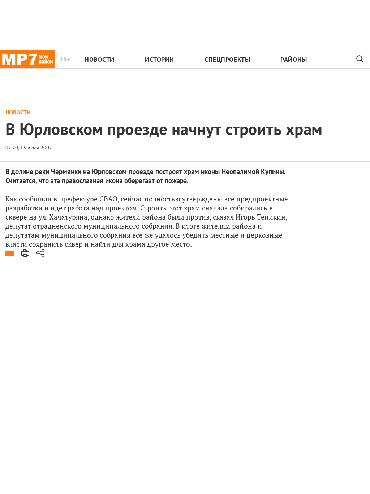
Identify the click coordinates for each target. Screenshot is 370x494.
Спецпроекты (227, 59)
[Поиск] (360, 59)
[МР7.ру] (27, 59)
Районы (293, 59)
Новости (100, 59)
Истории (159, 59)
